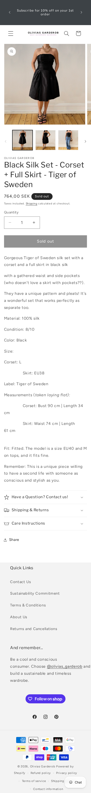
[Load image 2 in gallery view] (45, 140)
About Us (18, 617)
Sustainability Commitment (35, 593)
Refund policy (41, 773)
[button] (10, 33)
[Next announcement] (81, 12)
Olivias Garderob (42, 766)
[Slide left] (5, 141)
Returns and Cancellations (33, 629)
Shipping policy (62, 781)
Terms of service (34, 781)
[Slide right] (85, 141)
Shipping (31, 203)
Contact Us (20, 582)
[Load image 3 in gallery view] (68, 140)
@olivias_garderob (64, 666)
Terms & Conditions (28, 605)
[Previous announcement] (9, 12)
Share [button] (14, 539)
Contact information (48, 789)
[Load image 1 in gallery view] (22, 140)
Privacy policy (66, 773)
